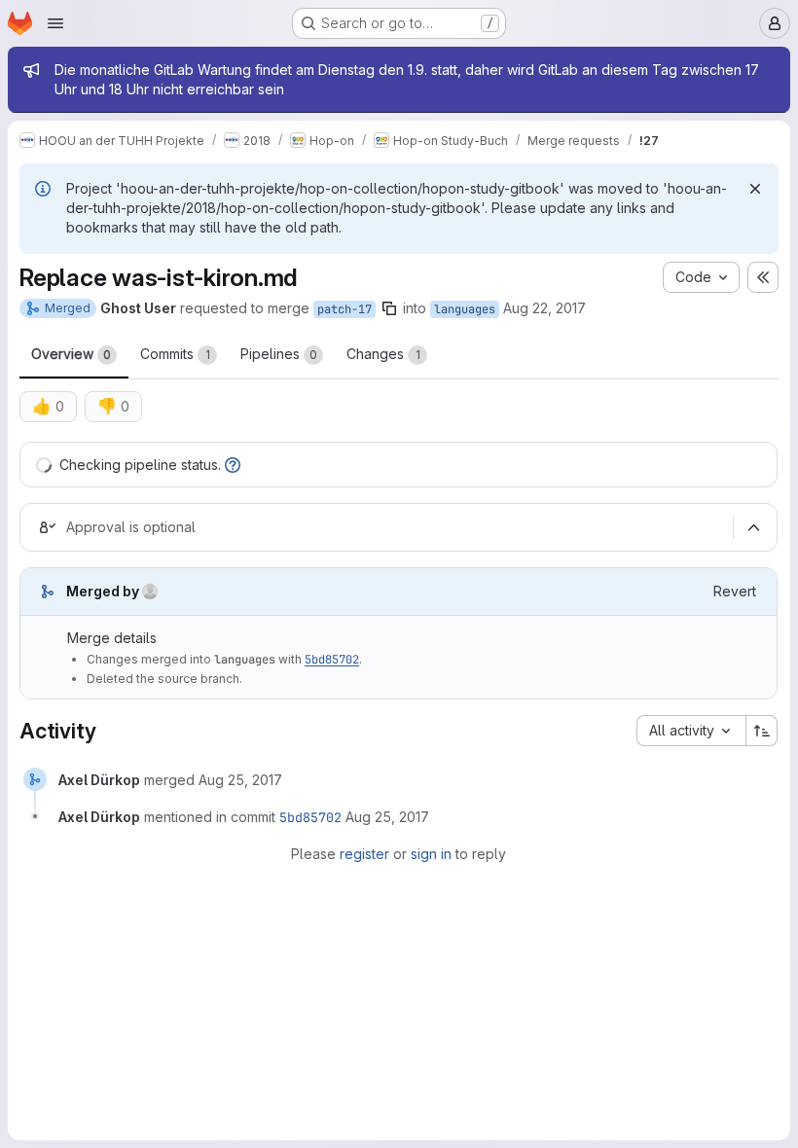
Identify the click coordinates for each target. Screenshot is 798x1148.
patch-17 (344, 309)
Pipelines (278, 353)
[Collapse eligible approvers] (753, 527)
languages (464, 309)
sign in (431, 853)
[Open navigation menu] (55, 23)
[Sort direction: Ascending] (762, 730)
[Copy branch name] (389, 308)
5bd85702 (332, 659)
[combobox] (690, 730)
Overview (71, 353)
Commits (175, 353)
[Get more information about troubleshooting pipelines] (232, 464)
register (364, 853)
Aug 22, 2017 (544, 308)
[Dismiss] (755, 188)
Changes (383, 353)
